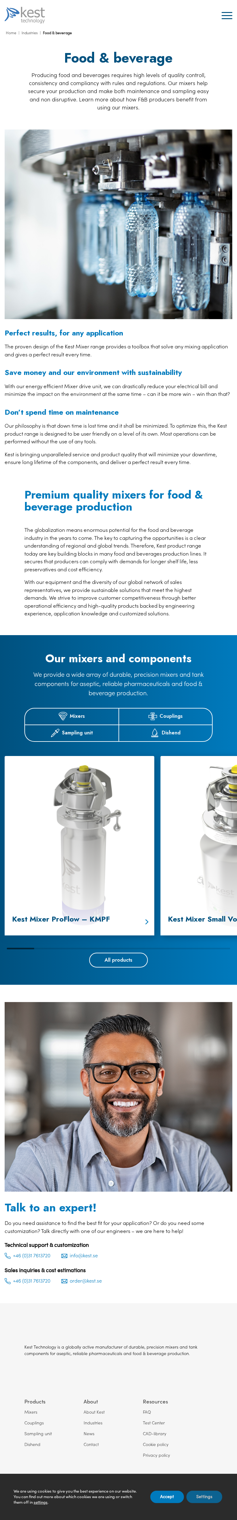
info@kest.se (84, 1256)
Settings (204, 1496)
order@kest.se (86, 1281)
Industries (30, 33)
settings (41, 1502)
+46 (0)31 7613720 (31, 1256)
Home (11, 33)
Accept (167, 1496)
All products (118, 959)
